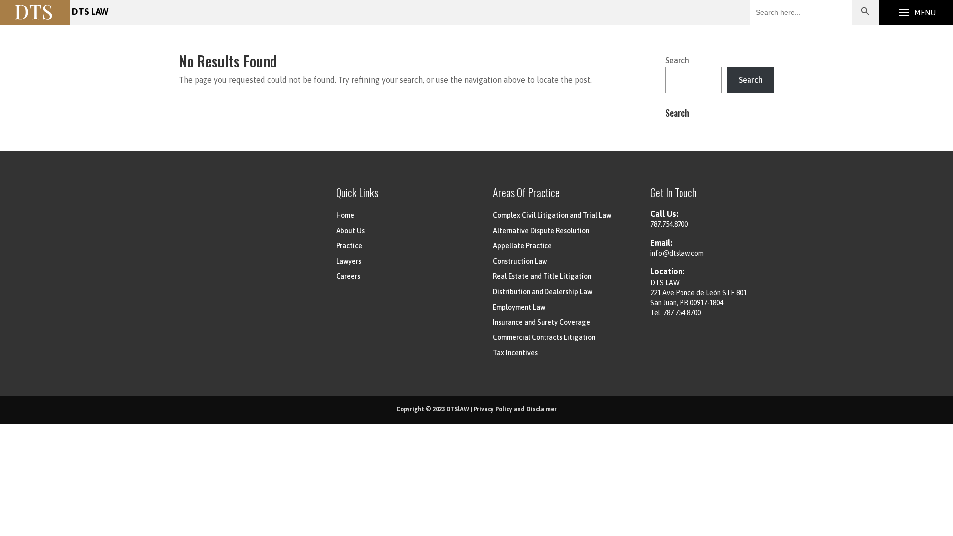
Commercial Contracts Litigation (544, 337)
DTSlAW (457, 409)
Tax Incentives (515, 353)
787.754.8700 (669, 224)
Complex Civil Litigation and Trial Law (552, 215)
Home (345, 215)
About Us (350, 231)
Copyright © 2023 (421, 409)
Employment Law (519, 307)
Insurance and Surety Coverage (541, 322)
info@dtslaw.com (677, 253)
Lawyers (348, 261)
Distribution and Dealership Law (542, 292)
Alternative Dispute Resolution (541, 231)
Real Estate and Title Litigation (542, 276)
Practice (349, 246)
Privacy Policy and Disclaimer (515, 409)
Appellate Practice (522, 246)
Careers (348, 276)
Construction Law (520, 261)
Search (677, 60)
